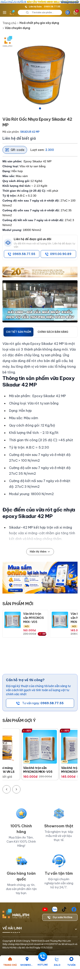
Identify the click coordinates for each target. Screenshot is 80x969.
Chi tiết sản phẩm (18, 331)
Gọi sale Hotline (62, 917)
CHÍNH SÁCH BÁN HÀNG (53, 331)
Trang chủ (9, 23)
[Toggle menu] (4, 12)
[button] (40, 73)
